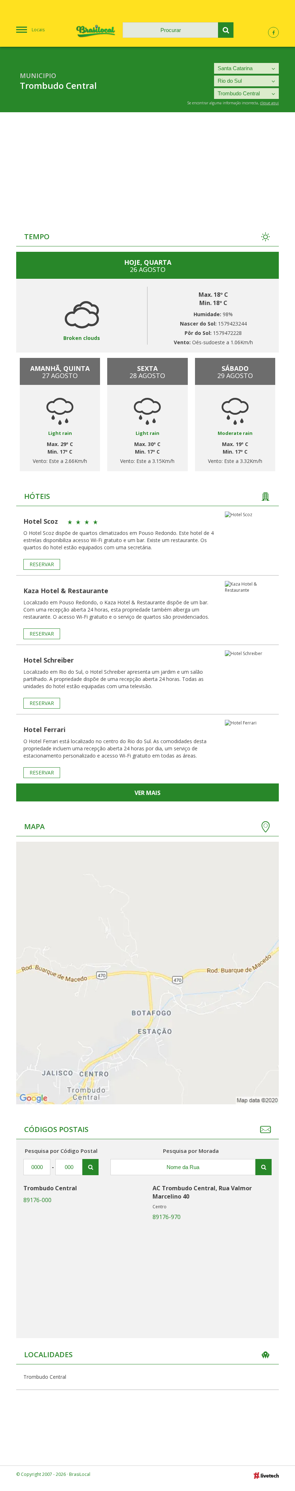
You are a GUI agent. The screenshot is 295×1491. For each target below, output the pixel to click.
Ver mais (147, 793)
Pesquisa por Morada (191, 1150)
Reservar (42, 564)
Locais (38, 30)
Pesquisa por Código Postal (61, 1150)
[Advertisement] (147, 166)
